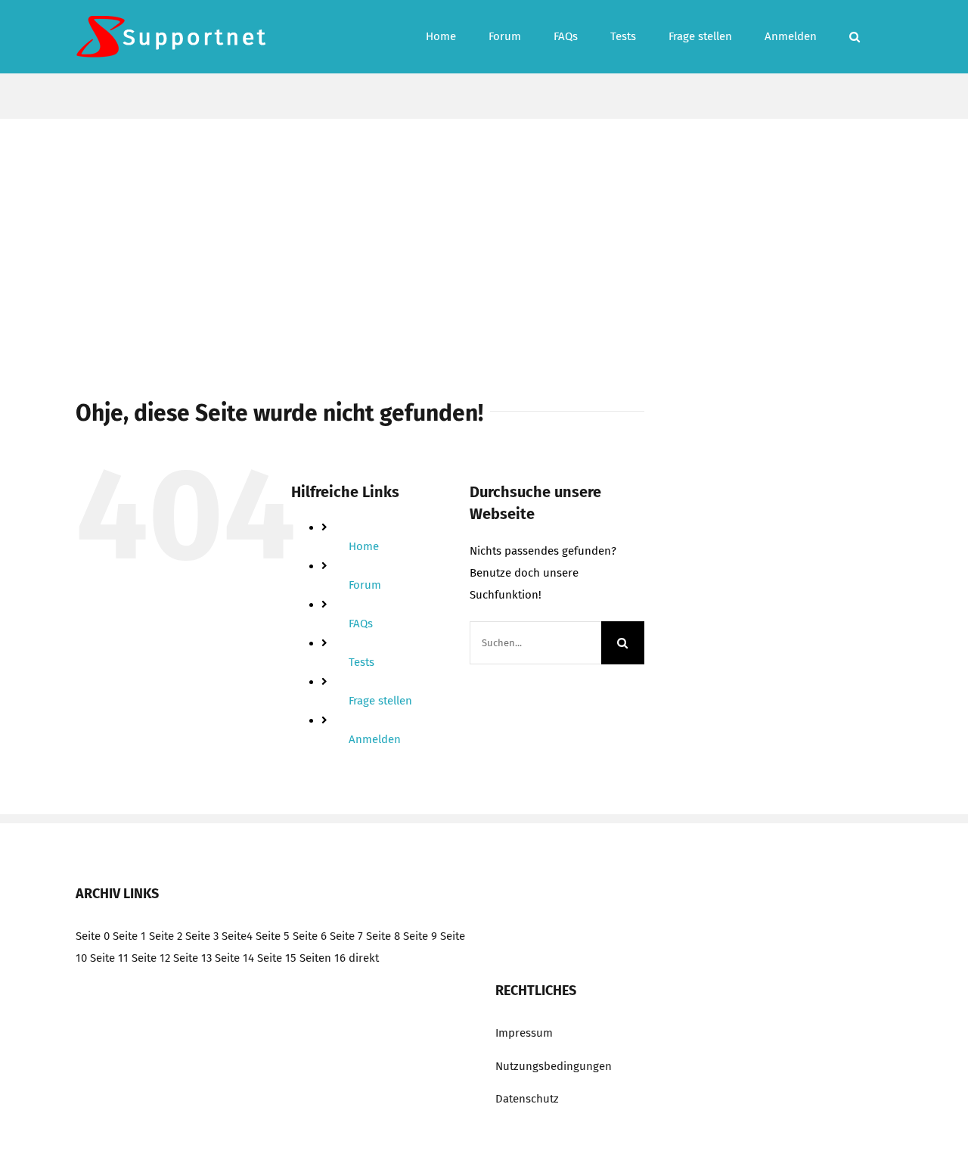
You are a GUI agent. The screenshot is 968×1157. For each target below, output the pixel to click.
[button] (854, 36)
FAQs (361, 623)
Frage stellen (380, 701)
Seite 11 (109, 958)
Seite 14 (234, 958)
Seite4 (237, 936)
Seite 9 (420, 936)
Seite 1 (129, 936)
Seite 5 (273, 936)
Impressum (524, 1033)
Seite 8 (383, 936)
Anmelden (375, 739)
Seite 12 (151, 958)
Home (364, 546)
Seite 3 (202, 936)
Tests (361, 662)
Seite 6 (310, 936)
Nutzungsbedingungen (553, 1066)
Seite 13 (192, 958)
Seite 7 (346, 936)
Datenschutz (527, 1099)
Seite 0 (93, 936)
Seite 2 (165, 936)
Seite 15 (276, 958)
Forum (365, 585)
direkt (364, 958)
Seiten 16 (322, 958)
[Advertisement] (484, 232)
